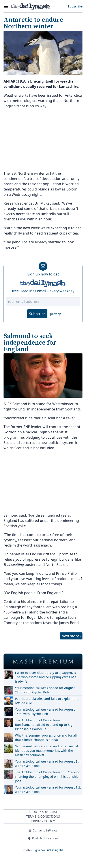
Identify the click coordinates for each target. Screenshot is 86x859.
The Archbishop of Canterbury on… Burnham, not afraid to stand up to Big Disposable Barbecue (44, 724)
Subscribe (37, 313)
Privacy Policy (43, 821)
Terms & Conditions (43, 816)
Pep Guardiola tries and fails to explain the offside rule (46, 700)
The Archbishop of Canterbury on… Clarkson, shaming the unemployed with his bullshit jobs (48, 776)
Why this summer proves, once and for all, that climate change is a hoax (46, 737)
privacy (55, 314)
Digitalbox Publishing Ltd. (48, 850)
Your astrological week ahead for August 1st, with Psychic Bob (48, 789)
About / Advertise (43, 812)
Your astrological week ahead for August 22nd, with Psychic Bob (45, 690)
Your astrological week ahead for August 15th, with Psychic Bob (45, 711)
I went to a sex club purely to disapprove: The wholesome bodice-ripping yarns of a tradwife (46, 677)
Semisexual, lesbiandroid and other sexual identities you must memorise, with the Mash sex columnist (46, 750)
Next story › (71, 636)
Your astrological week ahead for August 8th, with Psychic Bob (48, 763)
